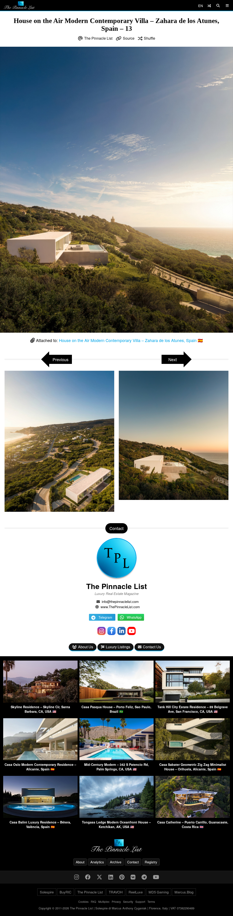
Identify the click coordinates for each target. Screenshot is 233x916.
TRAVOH (116, 892)
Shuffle (149, 38)
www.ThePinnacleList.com (120, 606)
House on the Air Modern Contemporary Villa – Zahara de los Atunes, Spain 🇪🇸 (131, 340)
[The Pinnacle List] (116, 846)
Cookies (83, 901)
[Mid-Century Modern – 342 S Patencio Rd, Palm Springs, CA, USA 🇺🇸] (116, 758)
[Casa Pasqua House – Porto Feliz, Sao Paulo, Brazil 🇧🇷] (116, 701)
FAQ (93, 901)
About (80, 861)
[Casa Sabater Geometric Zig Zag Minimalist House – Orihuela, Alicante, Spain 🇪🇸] (192, 758)
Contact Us (152, 646)
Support (140, 901)
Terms (151, 901)
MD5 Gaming (159, 892)
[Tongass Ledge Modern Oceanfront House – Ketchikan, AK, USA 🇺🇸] (116, 816)
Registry (151, 861)
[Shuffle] (209, 5)
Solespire (47, 892)
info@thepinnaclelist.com (120, 601)
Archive (115, 861)
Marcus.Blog (184, 892)
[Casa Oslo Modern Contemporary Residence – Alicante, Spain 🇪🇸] (40, 758)
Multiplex (103, 901)
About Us (85, 646)
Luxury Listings (118, 646)
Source (128, 38)
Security (128, 901)
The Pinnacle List (98, 38)
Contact (133, 861)
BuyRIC (65, 892)
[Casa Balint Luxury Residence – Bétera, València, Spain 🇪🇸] (40, 816)
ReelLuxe (136, 892)
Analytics (97, 861)
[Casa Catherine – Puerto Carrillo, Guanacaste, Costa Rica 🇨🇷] (192, 816)
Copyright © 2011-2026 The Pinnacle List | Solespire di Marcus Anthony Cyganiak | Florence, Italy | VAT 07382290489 (116, 908)
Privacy (116, 901)
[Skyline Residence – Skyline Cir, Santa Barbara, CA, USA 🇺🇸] (40, 701)
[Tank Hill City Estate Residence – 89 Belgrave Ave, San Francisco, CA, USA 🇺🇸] (192, 701)
